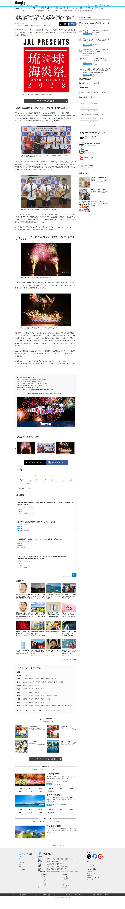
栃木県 (55, 682)
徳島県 (37, 702)
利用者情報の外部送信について (104, 895)
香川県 (25, 702)
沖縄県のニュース (35, 25)
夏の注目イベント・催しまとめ (89, 103)
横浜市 (42, 8)
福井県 (37, 692)
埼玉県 (44, 682)
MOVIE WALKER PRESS (93, 877)
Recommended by (65, 659)
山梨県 (25, 685)
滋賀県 (55, 695)
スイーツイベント (100, 118)
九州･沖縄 (51, 791)
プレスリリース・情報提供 (63, 895)
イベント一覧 (41, 877)
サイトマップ (16, 895)
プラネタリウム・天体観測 (88, 125)
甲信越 (47, 8)
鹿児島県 (60, 705)
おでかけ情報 (105, 5)
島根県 (48, 699)
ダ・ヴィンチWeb (91, 873)
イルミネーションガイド (68, 889)
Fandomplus (23, 869)
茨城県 (61, 682)
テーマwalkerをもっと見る (46, 759)
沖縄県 (28, 488)
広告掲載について (83, 895)
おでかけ (28, 710)
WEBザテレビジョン (92, 875)
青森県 (31, 678)
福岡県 (96, 8)
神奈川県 (31, 682)
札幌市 (22, 8)
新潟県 (37, 685)
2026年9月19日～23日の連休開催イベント (92, 114)
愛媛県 (31, 702)
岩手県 (37, 678)
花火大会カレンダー (67, 883)
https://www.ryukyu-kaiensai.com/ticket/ (27, 387)
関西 (64, 8)
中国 (81, 8)
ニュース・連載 (93, 5)
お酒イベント (84, 122)
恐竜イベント (93, 122)
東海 (51, 8)
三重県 (37, 689)
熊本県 (42, 705)
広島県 (85, 8)
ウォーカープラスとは (92, 864)
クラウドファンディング (60, 480)
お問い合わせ (51, 895)
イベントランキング (43, 879)
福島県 (54, 678)
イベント (29, 483)
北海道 (17, 8)
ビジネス (59, 710)
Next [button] (76, 448)
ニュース (30, 11)
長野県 (31, 685)
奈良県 (42, 695)
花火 (36, 480)
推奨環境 (44, 895)
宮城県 (25, 678)
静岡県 (42, 689)
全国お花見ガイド (66, 879)
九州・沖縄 (41, 871)
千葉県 (38, 682)
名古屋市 (55, 8)
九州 (93, 8)
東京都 (38, 8)
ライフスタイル (45, 25)
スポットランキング (43, 883)
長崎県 (37, 705)
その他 (101, 8)
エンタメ (41, 710)
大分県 (48, 705)
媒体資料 (75, 895)
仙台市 (30, 8)
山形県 (48, 678)
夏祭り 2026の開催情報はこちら (59, 804)
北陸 (60, 8)
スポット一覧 (41, 881)
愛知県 (25, 689)
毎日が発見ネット (91, 879)
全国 (18, 672)
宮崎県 (54, 705)
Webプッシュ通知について (93, 866)
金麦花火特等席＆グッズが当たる (56, 781)
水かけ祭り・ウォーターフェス (89, 111)
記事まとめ (21, 867)
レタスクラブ (90, 871)
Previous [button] (16, 448)
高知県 (42, 702)
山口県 (37, 699)
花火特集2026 (52, 774)
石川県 (25, 692)
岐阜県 (31, 689)
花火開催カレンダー (55, 784)
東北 (26, 8)
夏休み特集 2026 (54, 795)
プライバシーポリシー (33, 895)
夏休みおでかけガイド (67, 885)
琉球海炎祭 (29, 480)
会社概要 (92, 895)
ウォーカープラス (20, 11)
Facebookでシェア (73, 24)
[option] (26, 448)
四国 (89, 8)
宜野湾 (50, 480)
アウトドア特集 (53, 826)
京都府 (72, 8)
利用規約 (24, 895)
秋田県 (42, 678)
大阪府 (68, 8)
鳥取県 (42, 699)
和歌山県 (49, 695)
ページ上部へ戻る (60, 845)
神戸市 (77, 8)
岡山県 (31, 699)
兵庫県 (37, 695)
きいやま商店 (42, 480)
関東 (34, 8)
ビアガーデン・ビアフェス (88, 107)
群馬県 (50, 682)
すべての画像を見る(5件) (46, 101)
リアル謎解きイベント (87, 118)
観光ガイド (41, 887)
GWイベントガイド (67, 881)
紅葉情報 (64, 887)
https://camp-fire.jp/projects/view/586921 (42, 389)
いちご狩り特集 (66, 877)
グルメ (35, 710)
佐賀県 (31, 705)
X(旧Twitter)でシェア (64, 24)
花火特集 (71, 480)
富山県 (31, 692)
